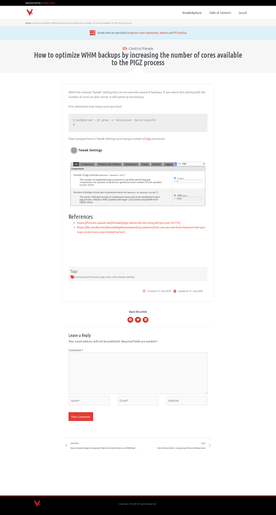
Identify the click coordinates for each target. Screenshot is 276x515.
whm (108, 276)
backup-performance (87, 276)
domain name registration (144, 32)
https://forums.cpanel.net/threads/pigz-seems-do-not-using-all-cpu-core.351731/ (129, 222)
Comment (76, 350)
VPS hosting (179, 32)
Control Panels (141, 48)
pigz (148, 138)
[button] (130, 320)
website (164, 32)
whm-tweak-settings (123, 276)
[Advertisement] (138, 473)
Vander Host (48, 2)
